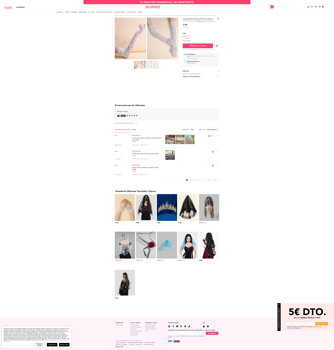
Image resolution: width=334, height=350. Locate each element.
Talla (184, 33)
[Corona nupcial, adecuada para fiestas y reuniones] (167, 207)
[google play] (208, 326)
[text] (147, 135)
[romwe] (153, 6)
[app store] (204, 326)
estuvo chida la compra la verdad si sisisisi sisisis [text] (145, 168)
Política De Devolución (135, 327)
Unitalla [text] (144, 145)
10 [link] (215, 180)
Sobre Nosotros (119, 325)
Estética (67, 12)
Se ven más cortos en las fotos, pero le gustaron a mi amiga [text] (147, 139)
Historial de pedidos (150, 327)
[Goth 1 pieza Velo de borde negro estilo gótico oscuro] (125, 282)
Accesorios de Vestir (128, 15)
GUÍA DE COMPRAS (135, 322)
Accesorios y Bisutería (120, 12)
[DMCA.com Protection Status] (176, 341)
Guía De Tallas (133, 335)
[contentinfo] (116, 223)
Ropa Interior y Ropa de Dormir (104, 12)
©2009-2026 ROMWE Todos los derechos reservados (128, 340)
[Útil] (209, 136)
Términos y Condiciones (121, 344)
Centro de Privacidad (121, 342)
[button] (216, 45)
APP (204, 322)
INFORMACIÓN (119, 322)
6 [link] (202, 180)
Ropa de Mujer (82, 12)
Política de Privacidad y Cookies (135, 342)
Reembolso (133, 329)
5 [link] (199, 180)
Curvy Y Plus (91, 12)
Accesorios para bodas (147, 15)
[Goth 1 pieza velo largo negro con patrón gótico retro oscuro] (146, 207)
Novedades (74, 12)
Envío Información (134, 325)
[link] (167, 2)
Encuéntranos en (173, 322)
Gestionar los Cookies (150, 342)
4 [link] (196, 180)
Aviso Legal (139, 344)
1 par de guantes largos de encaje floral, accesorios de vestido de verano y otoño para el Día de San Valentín (198, 19)
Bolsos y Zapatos (131, 12)
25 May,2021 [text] (118, 145)
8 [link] (208, 180)
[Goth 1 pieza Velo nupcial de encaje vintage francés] (167, 245)
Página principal (119, 15)
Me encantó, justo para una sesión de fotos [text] (145, 153)
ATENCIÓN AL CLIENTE (151, 322)
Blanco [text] (135, 145)
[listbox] (308, 6)
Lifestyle (140, 12)
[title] (167, 191)
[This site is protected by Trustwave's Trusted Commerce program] (170, 341)
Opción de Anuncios (148, 344)
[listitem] (125, 212)
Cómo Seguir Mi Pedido (136, 331)
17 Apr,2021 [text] (118, 159)
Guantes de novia (158, 15)
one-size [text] (144, 158)
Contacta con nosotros (150, 325)
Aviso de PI (131, 344)
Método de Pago (134, 333)
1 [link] (186, 180)
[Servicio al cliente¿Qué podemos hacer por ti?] (320, 7)
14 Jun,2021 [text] (118, 174)
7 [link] (205, 180)
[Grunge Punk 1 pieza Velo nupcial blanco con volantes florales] (125, 245)
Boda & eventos (138, 15)
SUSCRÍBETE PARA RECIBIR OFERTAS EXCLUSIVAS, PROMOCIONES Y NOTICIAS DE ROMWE (191, 330)
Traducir (134, 141)
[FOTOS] (146, 39)
